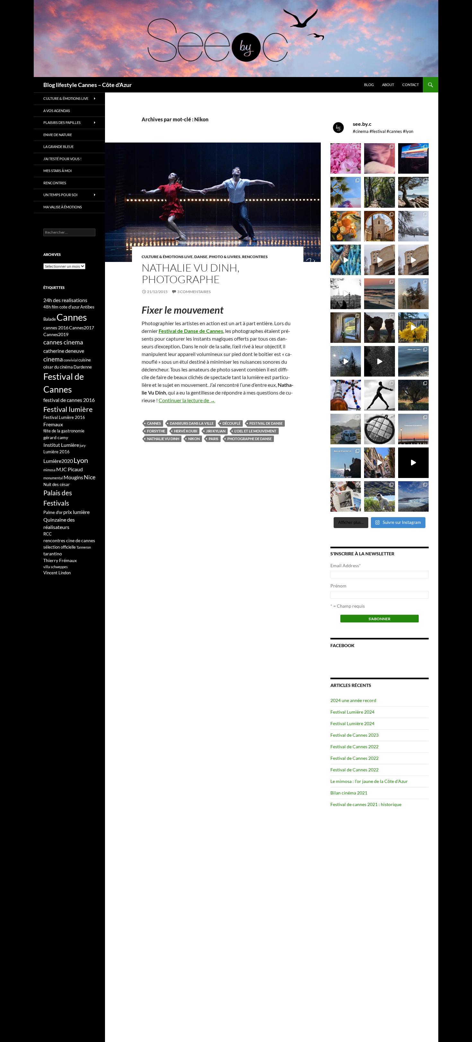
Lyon (81, 460)
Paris (213, 439)
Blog (369, 84)
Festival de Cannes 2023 (354, 735)
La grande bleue (58, 146)
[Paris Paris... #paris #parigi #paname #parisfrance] (413, 260)
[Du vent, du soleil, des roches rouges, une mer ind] (413, 192)
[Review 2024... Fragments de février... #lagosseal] (413, 429)
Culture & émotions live (167, 256)
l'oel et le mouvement (255, 431)
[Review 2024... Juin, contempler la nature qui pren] (379, 395)
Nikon (194, 439)
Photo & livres (224, 256)
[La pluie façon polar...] (379, 361)
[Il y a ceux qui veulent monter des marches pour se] (413, 158)
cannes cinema (63, 342)
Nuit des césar (56, 484)
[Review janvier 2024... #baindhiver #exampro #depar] (345, 462)
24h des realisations (65, 300)
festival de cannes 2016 (69, 400)
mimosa (49, 470)
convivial (71, 360)
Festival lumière (68, 409)
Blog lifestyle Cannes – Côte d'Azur (87, 84)
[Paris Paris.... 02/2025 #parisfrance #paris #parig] (379, 260)
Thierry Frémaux (60, 560)
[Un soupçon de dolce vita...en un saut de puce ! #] (379, 462)
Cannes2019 (55, 334)
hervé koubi (185, 431)
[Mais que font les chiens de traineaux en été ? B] (379, 496)
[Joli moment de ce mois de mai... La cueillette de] (345, 158)
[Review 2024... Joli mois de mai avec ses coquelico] (413, 395)
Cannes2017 (81, 327)
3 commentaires (194, 291)
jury (83, 445)
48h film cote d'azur (61, 306)
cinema (53, 359)
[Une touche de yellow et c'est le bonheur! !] (413, 327)
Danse (200, 256)
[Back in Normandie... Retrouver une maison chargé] (345, 361)
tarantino (52, 553)
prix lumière (76, 512)
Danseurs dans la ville (192, 423)
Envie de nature (57, 135)
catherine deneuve (63, 351)
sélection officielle (59, 547)
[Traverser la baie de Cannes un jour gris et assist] (379, 226)
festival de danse (266, 423)
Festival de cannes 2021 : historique (365, 804)
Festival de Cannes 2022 (354, 746)
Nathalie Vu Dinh (163, 439)
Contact (410, 84)
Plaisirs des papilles (62, 122)
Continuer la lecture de (187, 400)
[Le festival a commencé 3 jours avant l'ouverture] (345, 192)
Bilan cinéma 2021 (348, 792)
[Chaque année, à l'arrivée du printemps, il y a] (345, 226)
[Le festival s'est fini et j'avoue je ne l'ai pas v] (379, 158)
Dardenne (83, 366)
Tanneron (83, 547)
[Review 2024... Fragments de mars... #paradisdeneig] (379, 429)
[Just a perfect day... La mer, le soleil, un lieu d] (379, 293)
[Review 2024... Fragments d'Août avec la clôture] (413, 361)
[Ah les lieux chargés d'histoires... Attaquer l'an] (345, 327)
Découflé (231, 423)
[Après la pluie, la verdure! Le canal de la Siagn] (379, 192)
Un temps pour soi (60, 195)
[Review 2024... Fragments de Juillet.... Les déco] (345, 395)
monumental (53, 478)
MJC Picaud (69, 469)
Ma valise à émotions (62, 207)
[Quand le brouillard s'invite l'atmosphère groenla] (413, 496)
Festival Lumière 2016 (64, 417)
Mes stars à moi (57, 171)
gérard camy (55, 437)
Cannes (154, 423)
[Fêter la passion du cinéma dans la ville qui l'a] (345, 496)
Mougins (73, 477)
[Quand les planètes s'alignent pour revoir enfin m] (413, 293)
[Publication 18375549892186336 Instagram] (345, 260)
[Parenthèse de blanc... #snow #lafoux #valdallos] (413, 226)
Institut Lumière (61, 445)
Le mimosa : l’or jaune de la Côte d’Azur (369, 781)
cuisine (84, 359)
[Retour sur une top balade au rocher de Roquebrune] (379, 327)
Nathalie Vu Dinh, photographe (191, 273)
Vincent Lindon (57, 572)
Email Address (345, 565)
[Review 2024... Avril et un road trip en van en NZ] (345, 429)
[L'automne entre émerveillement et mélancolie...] (413, 462)
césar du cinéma (58, 366)
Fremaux (53, 424)
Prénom (338, 585)
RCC (47, 533)
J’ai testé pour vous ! (62, 159)
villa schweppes (55, 567)
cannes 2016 (55, 327)
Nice (89, 477)
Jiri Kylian (215, 431)
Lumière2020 (58, 461)
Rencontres (255, 256)
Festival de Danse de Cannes (191, 331)
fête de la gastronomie (63, 430)
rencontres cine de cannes (69, 540)
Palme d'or (53, 512)
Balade (49, 319)
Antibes (87, 306)
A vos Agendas (56, 111)
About (388, 84)
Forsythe (156, 431)
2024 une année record (353, 700)
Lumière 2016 (56, 451)
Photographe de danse (249, 439)
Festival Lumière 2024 (352, 712)
